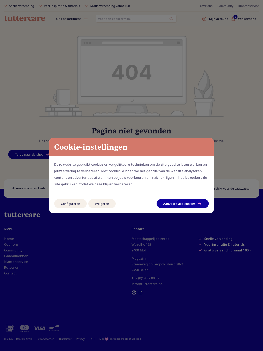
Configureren (70, 204)
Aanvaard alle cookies (179, 204)
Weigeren (102, 204)
